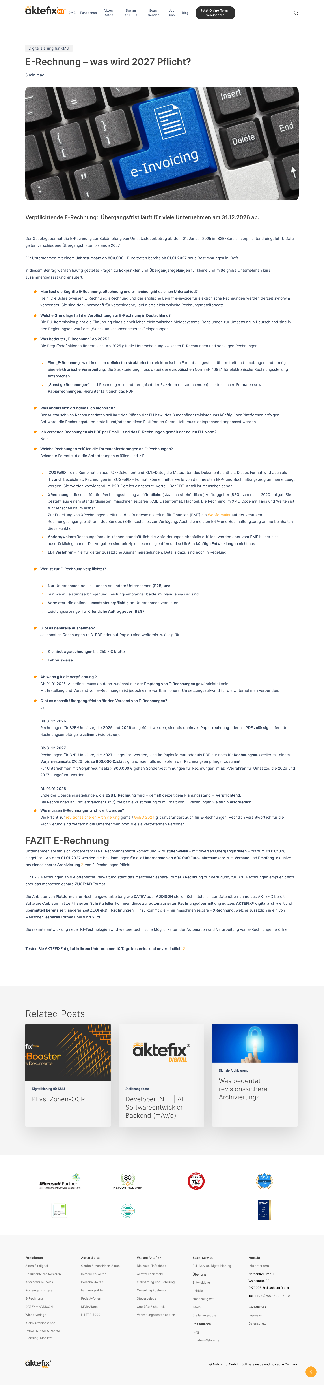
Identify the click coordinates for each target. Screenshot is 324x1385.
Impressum (256, 1315)
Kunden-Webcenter (206, 1340)
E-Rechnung (34, 1298)
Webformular (219, 515)
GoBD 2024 (144, 817)
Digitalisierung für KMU (49, 48)
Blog (196, 1332)
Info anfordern (258, 1266)
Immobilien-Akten (93, 1274)
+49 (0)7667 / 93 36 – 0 (272, 1296)
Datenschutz (257, 1323)
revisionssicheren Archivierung (93, 817)
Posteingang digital (39, 1290)
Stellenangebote (137, 1089)
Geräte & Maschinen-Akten (100, 1266)
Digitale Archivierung (234, 1070)
